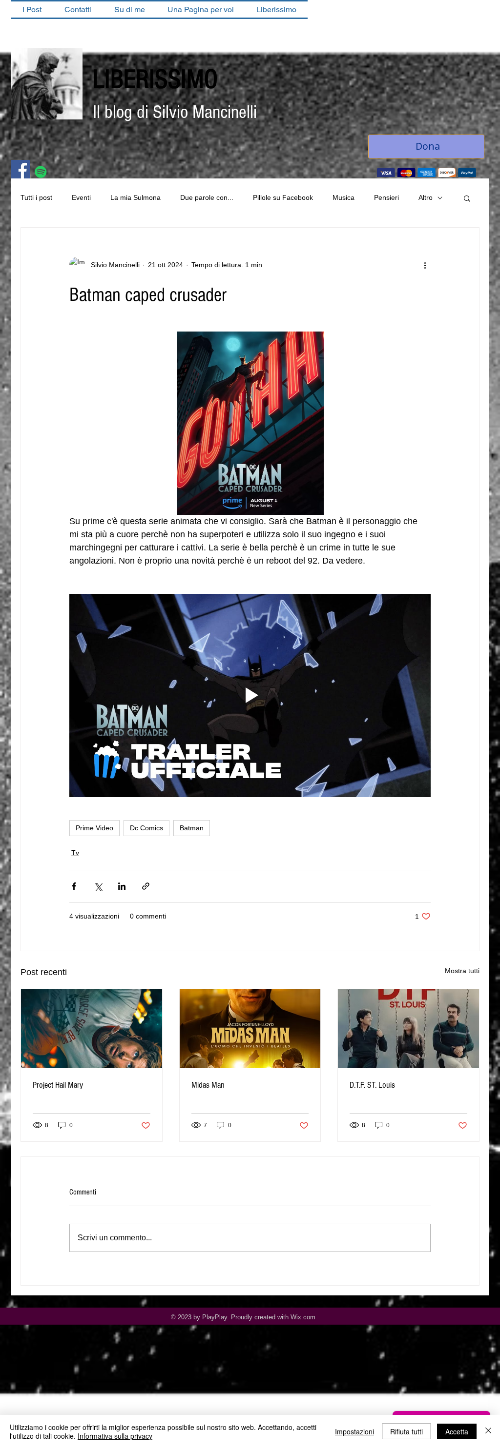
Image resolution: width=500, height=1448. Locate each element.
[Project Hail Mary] (91, 1029)
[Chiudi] (488, 1431)
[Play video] (250, 696)
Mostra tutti (462, 972)
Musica (343, 198)
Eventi (81, 198)
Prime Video (94, 829)
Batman (192, 829)
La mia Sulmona (135, 198)
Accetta (456, 1431)
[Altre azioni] (425, 266)
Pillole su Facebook (283, 198)
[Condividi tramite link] (145, 887)
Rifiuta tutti (406, 1431)
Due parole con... (206, 198)
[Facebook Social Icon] (20, 170)
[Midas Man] (250, 1029)
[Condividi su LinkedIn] (121, 887)
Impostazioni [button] (354, 1431)
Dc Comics (146, 829)
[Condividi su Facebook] (74, 887)
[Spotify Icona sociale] (41, 173)
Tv (75, 854)
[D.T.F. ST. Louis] (408, 1029)
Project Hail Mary (58, 1086)
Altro (425, 198)
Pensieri (386, 198)
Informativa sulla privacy (115, 1436)
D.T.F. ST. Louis (372, 1086)
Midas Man (208, 1086)
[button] (467, 199)
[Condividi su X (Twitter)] (98, 887)
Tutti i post (36, 198)
